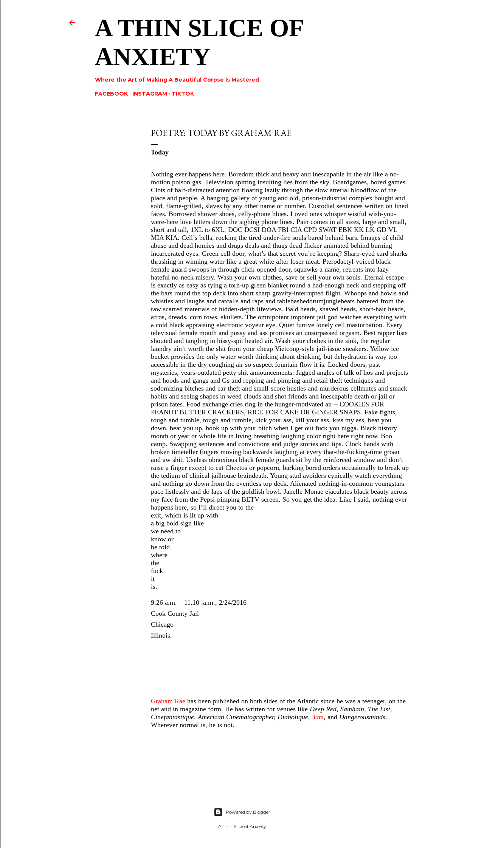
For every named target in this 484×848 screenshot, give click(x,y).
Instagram (149, 93)
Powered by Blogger (248, 812)
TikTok (183, 93)
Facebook (111, 93)
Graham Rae (168, 701)
